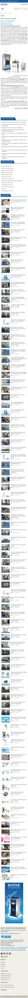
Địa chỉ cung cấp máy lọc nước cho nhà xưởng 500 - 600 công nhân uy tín (18, 283)
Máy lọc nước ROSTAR (6, 86)
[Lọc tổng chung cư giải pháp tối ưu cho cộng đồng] (5, 585)
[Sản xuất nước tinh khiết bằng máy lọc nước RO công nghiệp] (5, 615)
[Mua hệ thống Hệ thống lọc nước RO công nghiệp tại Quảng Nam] (5, 247)
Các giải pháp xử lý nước (7, 184)
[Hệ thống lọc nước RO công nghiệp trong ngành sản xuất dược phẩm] (5, 472)
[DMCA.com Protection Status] (4, 956)
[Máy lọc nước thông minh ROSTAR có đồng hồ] (5, 787)
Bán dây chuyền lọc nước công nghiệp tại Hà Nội (18, 313)
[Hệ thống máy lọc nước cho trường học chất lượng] (5, 682)
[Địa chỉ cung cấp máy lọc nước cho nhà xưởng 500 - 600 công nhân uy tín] (5, 285)
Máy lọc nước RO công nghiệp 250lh (18, 598)
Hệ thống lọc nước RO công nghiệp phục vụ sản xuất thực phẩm (17, 651)
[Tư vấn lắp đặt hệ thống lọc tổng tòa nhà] (5, 540)
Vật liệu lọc (3, 188)
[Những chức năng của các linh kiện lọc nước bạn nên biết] (5, 742)
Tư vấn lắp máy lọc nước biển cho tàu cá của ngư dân (14, 122)
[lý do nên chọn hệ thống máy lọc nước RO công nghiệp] (5, 705)
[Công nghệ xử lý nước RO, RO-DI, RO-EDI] (5, 817)
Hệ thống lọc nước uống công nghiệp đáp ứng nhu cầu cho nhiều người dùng (17, 216)
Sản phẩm (3, 966)
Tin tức (2, 968)
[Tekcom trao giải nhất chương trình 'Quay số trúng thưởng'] (5, 847)
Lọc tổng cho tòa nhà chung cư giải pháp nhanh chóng (18, 440)
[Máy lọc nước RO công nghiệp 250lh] (5, 600)
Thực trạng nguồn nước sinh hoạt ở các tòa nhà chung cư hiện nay (18, 200)
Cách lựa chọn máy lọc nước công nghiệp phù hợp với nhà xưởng (18, 485)
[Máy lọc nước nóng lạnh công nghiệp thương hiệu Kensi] (5, 210)
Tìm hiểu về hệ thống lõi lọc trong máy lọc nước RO (18, 763)
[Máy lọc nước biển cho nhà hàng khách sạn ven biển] (5, 637)
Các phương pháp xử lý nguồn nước (18, 748)
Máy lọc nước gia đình (6, 166)
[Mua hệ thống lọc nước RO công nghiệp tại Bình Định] (5, 240)
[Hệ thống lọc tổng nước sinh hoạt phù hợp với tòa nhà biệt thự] (5, 562)
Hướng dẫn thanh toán (6, 975)
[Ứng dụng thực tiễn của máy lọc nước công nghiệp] (5, 577)
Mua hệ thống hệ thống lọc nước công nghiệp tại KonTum (18, 275)
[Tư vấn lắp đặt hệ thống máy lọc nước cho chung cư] (5, 660)
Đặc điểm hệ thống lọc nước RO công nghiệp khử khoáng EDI (18, 380)
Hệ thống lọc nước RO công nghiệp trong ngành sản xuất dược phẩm (17, 471)
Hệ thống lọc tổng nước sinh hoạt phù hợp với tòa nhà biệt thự (18, 560)
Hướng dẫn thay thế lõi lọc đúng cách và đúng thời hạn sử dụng (18, 718)
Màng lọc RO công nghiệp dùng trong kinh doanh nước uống (18, 493)
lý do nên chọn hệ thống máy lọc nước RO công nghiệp (18, 703)
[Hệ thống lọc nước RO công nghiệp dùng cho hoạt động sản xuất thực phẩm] (5, 517)
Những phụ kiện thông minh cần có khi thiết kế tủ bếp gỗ (18, 755)
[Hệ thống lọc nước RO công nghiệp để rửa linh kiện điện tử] (5, 330)
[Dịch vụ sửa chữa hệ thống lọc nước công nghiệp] (5, 232)
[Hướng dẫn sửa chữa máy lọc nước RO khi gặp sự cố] (5, 795)
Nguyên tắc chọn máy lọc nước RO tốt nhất (19, 875)
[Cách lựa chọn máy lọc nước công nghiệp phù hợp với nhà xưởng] (5, 487)
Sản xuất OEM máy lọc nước (7, 186)
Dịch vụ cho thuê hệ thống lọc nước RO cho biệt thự (17, 410)
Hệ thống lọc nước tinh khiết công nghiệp (18, 523)
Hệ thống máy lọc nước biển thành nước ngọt (17, 628)
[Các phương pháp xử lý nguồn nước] (5, 750)
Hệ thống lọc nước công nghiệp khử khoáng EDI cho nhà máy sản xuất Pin (18, 351)
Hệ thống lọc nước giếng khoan (17, 948)
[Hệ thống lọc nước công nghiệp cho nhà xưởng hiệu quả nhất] (5, 367)
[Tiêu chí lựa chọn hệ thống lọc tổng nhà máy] (5, 397)
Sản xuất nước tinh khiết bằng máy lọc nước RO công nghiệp (18, 613)
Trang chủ (3, 962)
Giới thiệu (3, 964)
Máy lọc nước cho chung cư (7, 178)
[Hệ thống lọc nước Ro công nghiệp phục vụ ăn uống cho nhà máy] (5, 292)
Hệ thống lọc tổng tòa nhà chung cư (18, 530)
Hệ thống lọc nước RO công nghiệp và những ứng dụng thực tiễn (18, 336)
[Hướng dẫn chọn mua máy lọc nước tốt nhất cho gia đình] (5, 810)
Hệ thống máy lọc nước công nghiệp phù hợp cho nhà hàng (18, 425)
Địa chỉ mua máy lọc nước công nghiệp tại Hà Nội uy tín (18, 433)
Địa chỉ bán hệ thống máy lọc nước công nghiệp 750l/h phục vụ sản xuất (18, 298)
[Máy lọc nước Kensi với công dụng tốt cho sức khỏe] (5, 727)
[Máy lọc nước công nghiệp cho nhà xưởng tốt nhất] (5, 255)
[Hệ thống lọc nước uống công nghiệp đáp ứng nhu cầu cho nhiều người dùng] (5, 217)
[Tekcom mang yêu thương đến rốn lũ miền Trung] (5, 862)
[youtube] (10, 954)
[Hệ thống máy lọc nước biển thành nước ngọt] (5, 630)
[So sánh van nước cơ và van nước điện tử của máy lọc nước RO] (5, 780)
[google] (4, 954)
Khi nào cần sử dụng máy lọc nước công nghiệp (17, 605)
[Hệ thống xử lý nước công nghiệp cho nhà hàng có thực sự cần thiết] (5, 375)
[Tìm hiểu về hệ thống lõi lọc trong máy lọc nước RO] (5, 765)
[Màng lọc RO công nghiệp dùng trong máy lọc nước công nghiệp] (5, 592)
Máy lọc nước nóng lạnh (6, 172)
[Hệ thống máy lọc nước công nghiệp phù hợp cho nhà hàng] (5, 427)
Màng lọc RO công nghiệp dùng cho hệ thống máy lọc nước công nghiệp (18, 456)
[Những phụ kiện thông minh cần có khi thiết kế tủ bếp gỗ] (5, 757)
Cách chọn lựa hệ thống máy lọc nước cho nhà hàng (18, 665)
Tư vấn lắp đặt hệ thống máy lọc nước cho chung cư (18, 658)
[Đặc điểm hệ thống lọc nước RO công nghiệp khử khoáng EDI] (5, 382)
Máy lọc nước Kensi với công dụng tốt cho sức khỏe (19, 725)
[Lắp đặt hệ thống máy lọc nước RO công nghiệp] (5, 622)
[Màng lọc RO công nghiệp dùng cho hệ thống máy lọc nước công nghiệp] (5, 457)
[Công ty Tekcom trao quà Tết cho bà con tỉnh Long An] (5, 832)
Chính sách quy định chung (7, 985)
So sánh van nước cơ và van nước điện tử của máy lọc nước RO (18, 778)
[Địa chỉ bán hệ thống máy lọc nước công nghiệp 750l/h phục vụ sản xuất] (5, 300)
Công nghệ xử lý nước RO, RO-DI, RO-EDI (18, 815)
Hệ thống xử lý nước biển (7, 182)
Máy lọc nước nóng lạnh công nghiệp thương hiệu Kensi (17, 208)
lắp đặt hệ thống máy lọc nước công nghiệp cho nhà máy (18, 695)
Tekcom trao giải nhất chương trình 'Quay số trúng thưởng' (17, 845)
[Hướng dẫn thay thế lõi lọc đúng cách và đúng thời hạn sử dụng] (5, 720)
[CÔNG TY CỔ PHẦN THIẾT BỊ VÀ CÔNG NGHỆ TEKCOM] (4, 4)
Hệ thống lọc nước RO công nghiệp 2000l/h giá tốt (17, 260)
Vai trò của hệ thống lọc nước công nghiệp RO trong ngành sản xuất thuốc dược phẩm (18, 358)
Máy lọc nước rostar (13, 996)
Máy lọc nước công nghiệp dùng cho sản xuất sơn (18, 418)
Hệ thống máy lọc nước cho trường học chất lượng (17, 680)
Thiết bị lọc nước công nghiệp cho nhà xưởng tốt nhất (18, 553)
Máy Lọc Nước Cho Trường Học (8, 947)
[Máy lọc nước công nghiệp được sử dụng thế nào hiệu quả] (5, 480)
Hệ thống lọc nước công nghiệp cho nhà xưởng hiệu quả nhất (18, 365)
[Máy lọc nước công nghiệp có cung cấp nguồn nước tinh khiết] (5, 502)
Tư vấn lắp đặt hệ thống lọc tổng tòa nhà (18, 538)
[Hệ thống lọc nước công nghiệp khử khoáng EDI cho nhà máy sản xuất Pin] (5, 352)
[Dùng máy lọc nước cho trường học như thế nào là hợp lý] (5, 645)
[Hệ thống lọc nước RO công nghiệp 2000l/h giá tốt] (5, 262)
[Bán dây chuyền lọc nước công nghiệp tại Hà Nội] (5, 315)
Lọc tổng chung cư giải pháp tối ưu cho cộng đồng (18, 583)
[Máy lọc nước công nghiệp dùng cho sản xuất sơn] (5, 420)
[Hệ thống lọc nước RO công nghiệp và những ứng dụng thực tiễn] (5, 337)
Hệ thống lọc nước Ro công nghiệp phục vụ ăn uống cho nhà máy (18, 291)
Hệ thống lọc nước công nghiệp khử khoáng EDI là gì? (18, 463)
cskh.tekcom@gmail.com (13, 1)
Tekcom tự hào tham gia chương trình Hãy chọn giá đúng (18, 852)
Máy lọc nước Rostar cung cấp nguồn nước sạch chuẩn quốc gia (18, 867)
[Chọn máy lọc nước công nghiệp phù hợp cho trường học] (5, 450)
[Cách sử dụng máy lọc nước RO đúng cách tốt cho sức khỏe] (5, 735)
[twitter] (7, 954)
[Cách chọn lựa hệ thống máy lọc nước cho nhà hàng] (5, 667)
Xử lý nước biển (14, 950)
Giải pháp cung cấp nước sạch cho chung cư (18, 823)
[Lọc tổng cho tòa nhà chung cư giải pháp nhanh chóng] (5, 442)
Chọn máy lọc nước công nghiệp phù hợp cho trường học (18, 448)
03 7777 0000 (4, 1)
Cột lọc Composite (5, 950)
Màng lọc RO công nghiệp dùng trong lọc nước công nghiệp (18, 320)
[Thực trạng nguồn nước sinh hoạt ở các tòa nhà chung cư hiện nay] (5, 202)
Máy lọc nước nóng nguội (7, 170)
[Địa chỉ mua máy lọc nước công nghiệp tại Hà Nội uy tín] (5, 435)
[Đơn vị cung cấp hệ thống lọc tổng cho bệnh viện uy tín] (5, 405)
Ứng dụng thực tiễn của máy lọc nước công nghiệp (18, 575)
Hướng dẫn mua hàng (6, 973)
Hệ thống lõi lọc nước (6, 176)
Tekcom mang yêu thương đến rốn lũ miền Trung (18, 860)
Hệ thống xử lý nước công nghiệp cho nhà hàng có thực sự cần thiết (18, 373)
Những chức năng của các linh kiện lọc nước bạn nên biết (18, 740)
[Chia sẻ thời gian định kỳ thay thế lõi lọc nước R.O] (5, 802)
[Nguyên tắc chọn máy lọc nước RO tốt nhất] (5, 877)
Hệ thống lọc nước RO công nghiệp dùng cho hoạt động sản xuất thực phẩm (18, 516)
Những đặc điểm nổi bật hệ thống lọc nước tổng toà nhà (18, 673)
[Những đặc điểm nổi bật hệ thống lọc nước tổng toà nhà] (5, 675)
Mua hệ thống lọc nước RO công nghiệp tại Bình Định (18, 238)
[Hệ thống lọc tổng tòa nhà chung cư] (5, 532)
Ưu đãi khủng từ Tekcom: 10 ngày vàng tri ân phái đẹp (18, 837)
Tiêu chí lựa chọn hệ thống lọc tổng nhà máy (18, 395)
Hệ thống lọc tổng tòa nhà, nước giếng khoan (11, 180)
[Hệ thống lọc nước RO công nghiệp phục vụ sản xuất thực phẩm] (5, 652)
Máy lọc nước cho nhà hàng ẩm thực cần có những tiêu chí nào (18, 268)
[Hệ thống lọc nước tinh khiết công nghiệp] (5, 525)
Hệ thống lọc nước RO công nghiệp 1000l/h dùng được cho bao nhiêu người (18, 343)
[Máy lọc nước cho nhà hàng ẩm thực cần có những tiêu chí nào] (5, 270)
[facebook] (2, 954)
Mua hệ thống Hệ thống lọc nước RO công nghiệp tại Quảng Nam (18, 245)
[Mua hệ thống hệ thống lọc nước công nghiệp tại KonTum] (5, 277)
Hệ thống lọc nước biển (6, 23)
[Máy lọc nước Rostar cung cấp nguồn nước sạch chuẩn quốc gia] (5, 870)
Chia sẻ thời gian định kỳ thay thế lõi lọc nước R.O (18, 800)
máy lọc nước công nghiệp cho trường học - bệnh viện (18, 710)
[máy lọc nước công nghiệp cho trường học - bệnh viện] (5, 712)
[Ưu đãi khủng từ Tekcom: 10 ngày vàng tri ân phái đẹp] (5, 840)
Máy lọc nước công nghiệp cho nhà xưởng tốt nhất (18, 253)
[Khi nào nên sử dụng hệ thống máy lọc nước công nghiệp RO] (5, 225)
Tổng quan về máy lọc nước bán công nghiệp (12, 127)
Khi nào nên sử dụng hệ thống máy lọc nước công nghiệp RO (18, 223)
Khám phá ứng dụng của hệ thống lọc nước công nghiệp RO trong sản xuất (13, 130)
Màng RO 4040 (22, 950)
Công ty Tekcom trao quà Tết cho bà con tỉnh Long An (18, 830)
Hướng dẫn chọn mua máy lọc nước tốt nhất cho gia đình (18, 808)
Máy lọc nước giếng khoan (7, 21)
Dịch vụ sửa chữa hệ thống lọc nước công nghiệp (18, 230)
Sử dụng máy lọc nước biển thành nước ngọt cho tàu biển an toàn (18, 508)
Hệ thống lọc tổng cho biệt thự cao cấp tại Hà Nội (18, 305)
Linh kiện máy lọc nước (6, 174)
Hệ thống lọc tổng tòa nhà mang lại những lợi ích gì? (18, 770)
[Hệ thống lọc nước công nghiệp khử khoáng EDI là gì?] (5, 465)
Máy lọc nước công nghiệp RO (8, 20)
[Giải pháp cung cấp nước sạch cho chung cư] (5, 825)
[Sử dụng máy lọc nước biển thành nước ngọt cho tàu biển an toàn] (5, 510)
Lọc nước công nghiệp (22, 947)
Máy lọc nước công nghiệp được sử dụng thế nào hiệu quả (18, 478)
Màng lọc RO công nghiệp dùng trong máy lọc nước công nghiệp (18, 590)
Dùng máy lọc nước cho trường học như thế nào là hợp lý (18, 643)
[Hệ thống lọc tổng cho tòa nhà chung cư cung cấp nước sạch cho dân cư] (5, 570)
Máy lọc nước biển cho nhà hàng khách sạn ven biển (18, 635)
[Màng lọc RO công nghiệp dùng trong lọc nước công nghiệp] (5, 322)
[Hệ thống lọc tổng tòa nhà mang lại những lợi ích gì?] (5, 772)
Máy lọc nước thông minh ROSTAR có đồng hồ (18, 785)
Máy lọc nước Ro (5, 948)
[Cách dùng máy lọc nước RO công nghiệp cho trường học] (5, 390)
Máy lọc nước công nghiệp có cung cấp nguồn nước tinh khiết (18, 500)
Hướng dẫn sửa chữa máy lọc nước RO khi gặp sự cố (17, 793)
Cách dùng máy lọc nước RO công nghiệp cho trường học (18, 388)
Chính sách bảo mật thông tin (7, 987)
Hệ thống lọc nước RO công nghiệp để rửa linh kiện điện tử (18, 328)
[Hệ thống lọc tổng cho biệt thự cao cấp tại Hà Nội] (5, 307)
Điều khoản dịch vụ (5, 979)
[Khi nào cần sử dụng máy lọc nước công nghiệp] (5, 607)
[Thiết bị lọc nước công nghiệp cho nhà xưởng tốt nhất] (5, 555)
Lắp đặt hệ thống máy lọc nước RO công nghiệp (18, 620)
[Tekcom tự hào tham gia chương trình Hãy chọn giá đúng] (5, 855)
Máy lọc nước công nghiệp (7, 168)
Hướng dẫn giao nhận (6, 977)
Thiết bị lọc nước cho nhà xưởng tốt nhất (18, 545)
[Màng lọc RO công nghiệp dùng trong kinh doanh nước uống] (5, 495)
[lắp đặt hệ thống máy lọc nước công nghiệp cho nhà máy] (5, 697)
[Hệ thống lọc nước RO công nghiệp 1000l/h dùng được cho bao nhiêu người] (5, 345)
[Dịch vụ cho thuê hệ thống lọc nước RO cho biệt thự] (5, 412)
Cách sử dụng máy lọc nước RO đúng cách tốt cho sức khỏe (18, 733)
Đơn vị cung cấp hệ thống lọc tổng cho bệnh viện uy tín (17, 403)
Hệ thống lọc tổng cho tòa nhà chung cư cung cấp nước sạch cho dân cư (18, 568)
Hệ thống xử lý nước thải (7, 190)
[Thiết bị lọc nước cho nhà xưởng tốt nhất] (5, 547)
